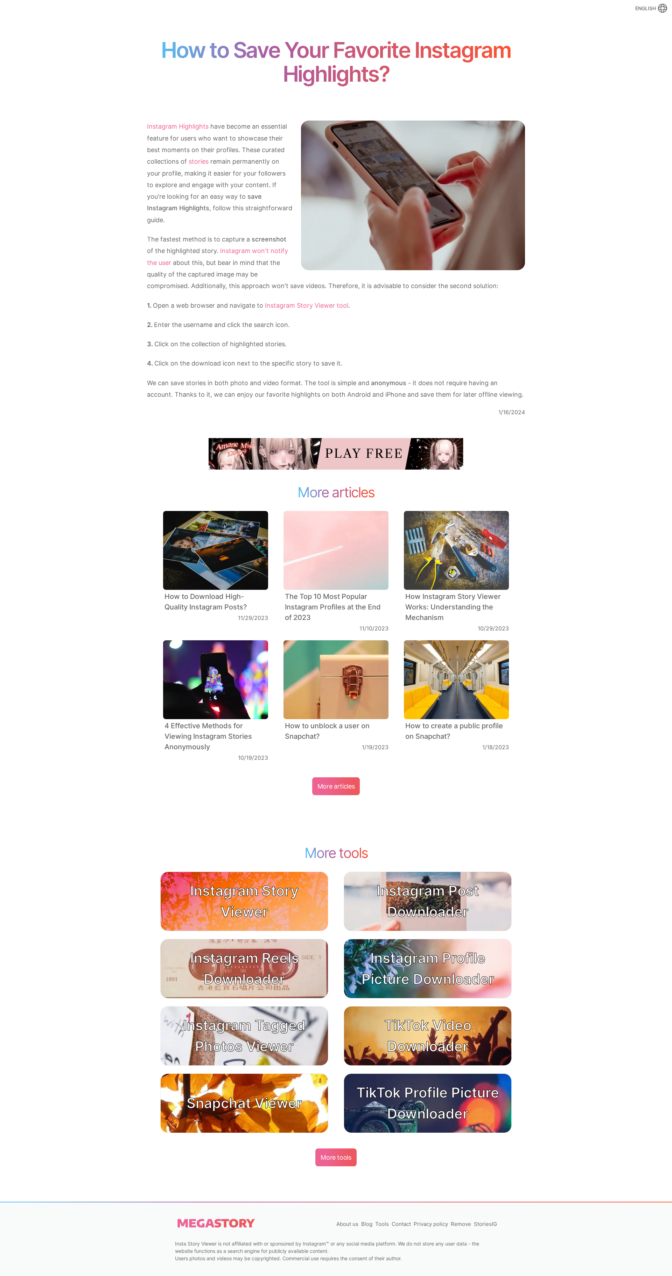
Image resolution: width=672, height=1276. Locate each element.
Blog (366, 1224)
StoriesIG (485, 1224)
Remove (461, 1224)
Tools (382, 1224)
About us (347, 1224)
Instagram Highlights (178, 126)
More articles (336, 786)
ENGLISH (645, 8)
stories (199, 161)
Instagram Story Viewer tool (306, 305)
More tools (336, 1157)
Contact (401, 1224)
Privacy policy (431, 1224)
